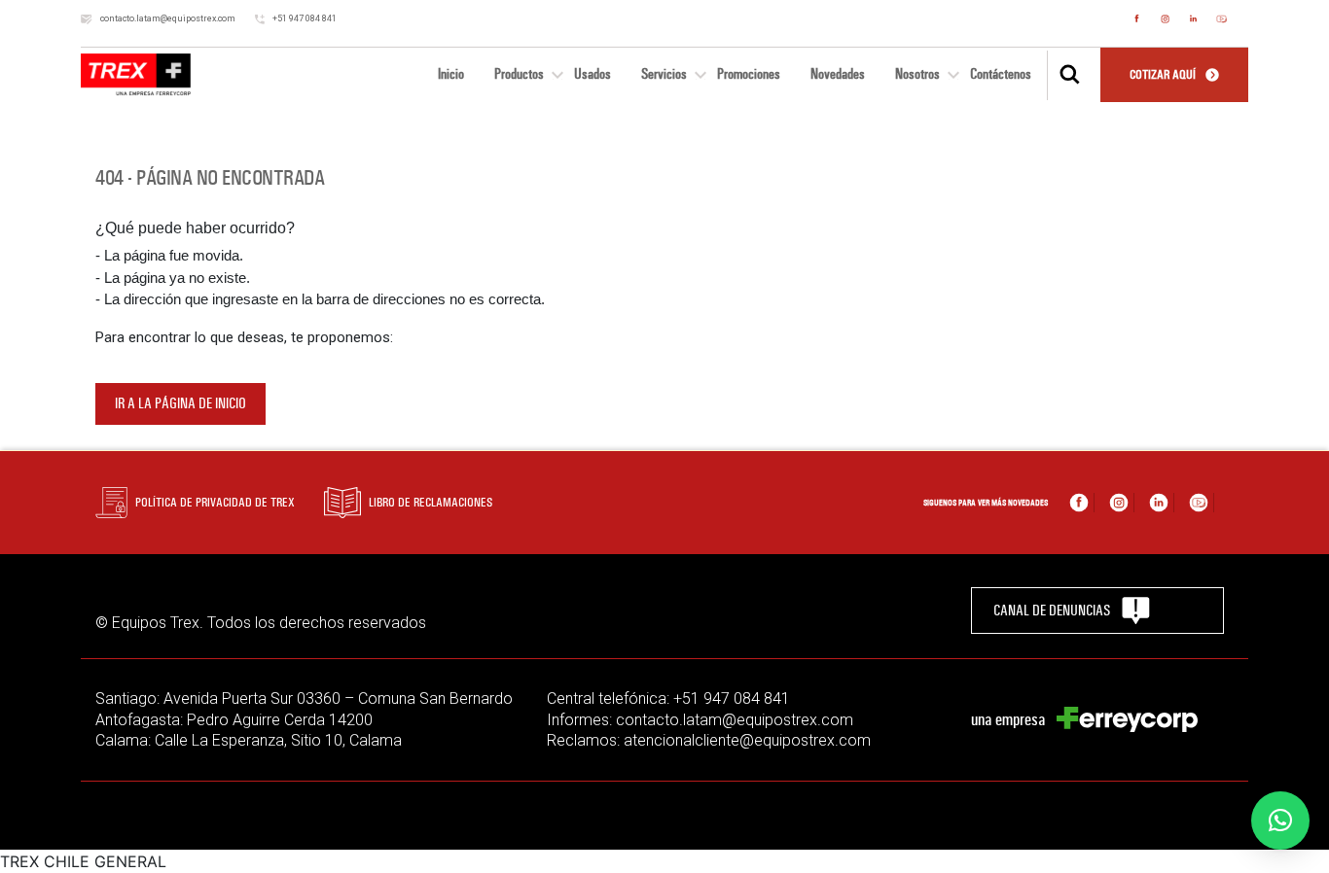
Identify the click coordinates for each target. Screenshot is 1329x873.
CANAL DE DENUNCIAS (1051, 610)
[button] (1280, 820)
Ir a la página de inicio (180, 403)
